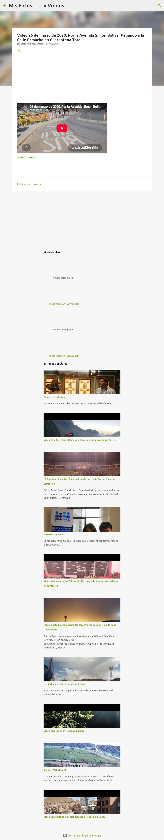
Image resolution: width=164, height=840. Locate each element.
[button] (19, 50)
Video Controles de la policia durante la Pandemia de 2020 (74, 817)
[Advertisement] (82, 80)
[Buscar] (159, 5)
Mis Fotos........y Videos (36, 5)
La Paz (21, 157)
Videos (32, 157)
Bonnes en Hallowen (54, 397)
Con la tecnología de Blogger (84, 835)
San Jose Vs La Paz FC (55, 770)
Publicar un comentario (30, 184)
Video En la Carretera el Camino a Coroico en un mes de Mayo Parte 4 (80, 440)
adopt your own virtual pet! (64, 304)
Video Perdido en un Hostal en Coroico (64, 731)
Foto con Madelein (53, 534)
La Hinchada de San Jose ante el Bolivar (64, 684)
